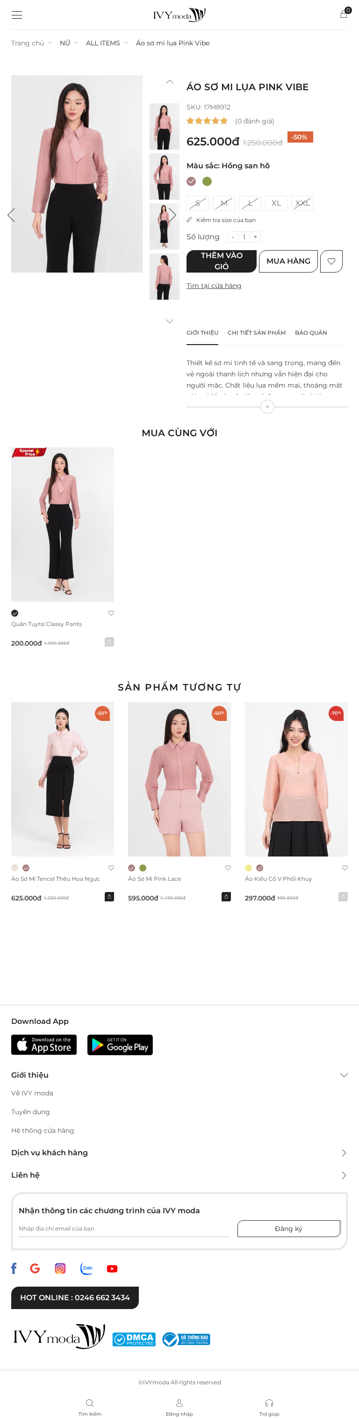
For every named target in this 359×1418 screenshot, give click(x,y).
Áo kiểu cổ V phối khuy (278, 878)
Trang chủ (27, 43)
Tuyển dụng (30, 1112)
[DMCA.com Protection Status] (134, 1339)
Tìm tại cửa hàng (214, 285)
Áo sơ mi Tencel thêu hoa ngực (55, 878)
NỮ (65, 43)
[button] (11, 215)
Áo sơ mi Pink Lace (154, 878)
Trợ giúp (269, 1414)
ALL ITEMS (103, 43)
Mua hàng (288, 261)
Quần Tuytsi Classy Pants (46, 623)
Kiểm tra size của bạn (224, 219)
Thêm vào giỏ (222, 261)
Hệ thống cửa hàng (42, 1130)
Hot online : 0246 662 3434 (75, 1297)
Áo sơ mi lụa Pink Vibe (172, 43)
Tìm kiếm (90, 1414)
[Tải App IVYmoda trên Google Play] (120, 1045)
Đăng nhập (179, 1414)
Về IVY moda (32, 1093)
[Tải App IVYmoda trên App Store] (44, 1045)
